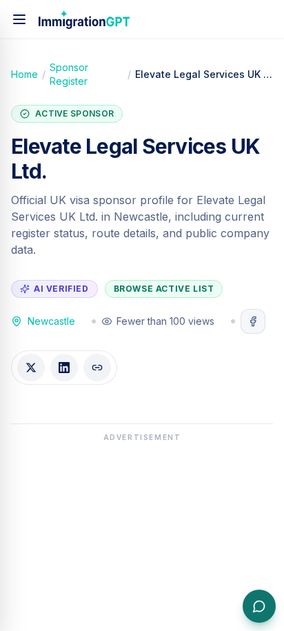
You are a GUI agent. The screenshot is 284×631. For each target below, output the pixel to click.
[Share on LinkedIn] (64, 367)
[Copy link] (97, 367)
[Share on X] (31, 367)
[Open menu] (19, 19)
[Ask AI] (259, 606)
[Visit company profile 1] (253, 321)
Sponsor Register (69, 74)
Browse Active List (164, 288)
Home (24, 74)
